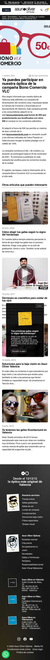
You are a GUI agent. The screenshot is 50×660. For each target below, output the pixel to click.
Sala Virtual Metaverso (32, 568)
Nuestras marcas (29, 539)
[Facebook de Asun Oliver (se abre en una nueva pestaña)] (25, 639)
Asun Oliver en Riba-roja (31, 597)
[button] (5, 654)
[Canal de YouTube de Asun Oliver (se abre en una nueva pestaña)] (31, 639)
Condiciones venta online (19, 649)
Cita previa (27, 542)
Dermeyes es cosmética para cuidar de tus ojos (24, 299)
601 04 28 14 (41, 2)
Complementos (29, 513)
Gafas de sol (27, 506)
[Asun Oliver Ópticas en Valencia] (12, 583)
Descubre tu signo (19, 351)
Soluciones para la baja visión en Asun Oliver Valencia (24, 365)
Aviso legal (38, 649)
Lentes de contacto (30, 509)
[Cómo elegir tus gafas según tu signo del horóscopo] (25, 208)
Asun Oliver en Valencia (33, 579)
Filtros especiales (30, 520)
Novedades (12, 16)
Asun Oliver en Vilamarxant (28, 618)
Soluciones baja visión (32, 516)
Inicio (4, 16)
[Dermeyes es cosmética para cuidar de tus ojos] (25, 274)
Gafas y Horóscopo (30, 557)
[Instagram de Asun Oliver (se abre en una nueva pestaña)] (18, 639)
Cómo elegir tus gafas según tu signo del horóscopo (24, 233)
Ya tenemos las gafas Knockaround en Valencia (24, 431)
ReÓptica (26, 560)
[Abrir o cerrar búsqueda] (41, 10)
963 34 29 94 (28, 2)
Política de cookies (25, 652)
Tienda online (28, 499)
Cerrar (39, 306)
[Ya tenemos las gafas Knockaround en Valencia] (25, 406)
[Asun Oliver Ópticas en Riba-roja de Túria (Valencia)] (12, 599)
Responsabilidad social (32, 564)
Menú (7, 10)
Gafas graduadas (30, 502)
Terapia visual (28, 524)
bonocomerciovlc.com (17, 114)
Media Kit (38, 646)
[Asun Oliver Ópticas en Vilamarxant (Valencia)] (12, 620)
